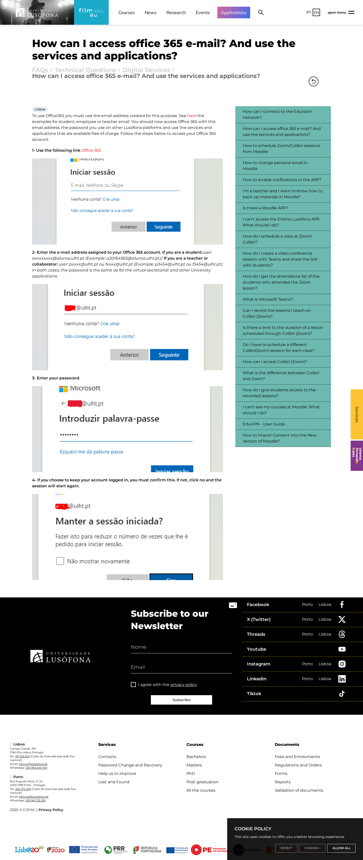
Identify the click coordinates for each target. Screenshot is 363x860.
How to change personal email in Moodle (275, 165)
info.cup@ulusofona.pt (33, 796)
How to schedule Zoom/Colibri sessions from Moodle (281, 148)
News (151, 12)
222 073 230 (23, 789)
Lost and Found (113, 782)
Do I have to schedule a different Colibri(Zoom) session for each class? (278, 347)
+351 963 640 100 (36, 767)
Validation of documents (299, 790)
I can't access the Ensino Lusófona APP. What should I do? (281, 222)
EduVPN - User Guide (264, 424)
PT (308, 12)
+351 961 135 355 (35, 800)
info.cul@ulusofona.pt (33, 764)
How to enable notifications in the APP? (282, 179)
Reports (283, 782)
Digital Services (146, 70)
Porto (307, 604)
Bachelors (196, 756)
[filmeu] (91, 12)
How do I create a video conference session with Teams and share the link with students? (280, 259)
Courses (127, 12)
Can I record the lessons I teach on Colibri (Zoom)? (277, 313)
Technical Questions (85, 70)
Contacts (107, 756)
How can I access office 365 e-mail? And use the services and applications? (282, 131)
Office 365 (91, 150)
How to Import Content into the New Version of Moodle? (280, 438)
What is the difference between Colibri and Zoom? (281, 375)
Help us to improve (117, 773)
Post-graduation (202, 782)
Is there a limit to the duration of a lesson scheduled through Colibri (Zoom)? (283, 330)
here (191, 115)
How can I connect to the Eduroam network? (277, 114)
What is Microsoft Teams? (268, 299)
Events (203, 12)
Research (176, 12)
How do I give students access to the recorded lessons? (279, 393)
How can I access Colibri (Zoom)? (275, 361)
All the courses (200, 790)
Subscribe (182, 700)
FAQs (40, 70)
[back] (314, 81)
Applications (233, 12)
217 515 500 (22, 756)
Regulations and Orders (298, 765)
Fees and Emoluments (297, 756)
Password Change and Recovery (130, 765)
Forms (281, 773)
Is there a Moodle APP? (265, 208)
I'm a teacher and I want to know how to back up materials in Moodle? (283, 194)
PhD (190, 773)
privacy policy (183, 684)
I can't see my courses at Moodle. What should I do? (281, 410)
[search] (261, 12)
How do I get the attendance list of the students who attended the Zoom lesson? (281, 282)
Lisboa (325, 604)
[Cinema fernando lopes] (357, 456)
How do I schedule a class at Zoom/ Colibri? (277, 239)
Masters (194, 765)
